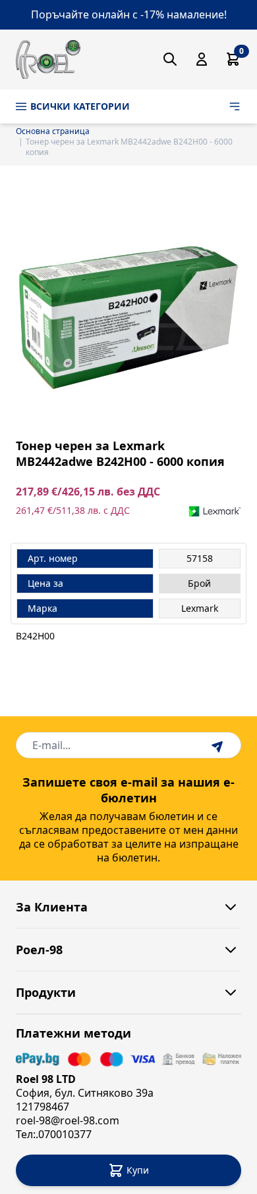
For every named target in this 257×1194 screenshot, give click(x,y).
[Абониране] (218, 745)
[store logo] (48, 59)
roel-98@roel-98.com (67, 1120)
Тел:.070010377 (54, 1134)
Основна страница (53, 131)
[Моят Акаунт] (202, 59)
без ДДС (138, 492)
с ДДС (116, 510)
